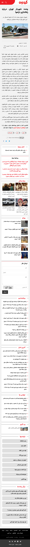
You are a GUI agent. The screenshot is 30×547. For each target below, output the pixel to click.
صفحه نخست (25, 530)
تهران (23, 133)
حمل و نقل (10, 133)
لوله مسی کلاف (22, 451)
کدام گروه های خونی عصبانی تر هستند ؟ (16, 510)
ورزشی (7, 530)
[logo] (22, 2)
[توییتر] (15, 541)
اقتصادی (15, 530)
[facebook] (3, 141)
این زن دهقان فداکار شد (20, 498)
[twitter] (6, 141)
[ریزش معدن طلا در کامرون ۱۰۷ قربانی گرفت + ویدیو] (24, 239)
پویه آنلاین (23, 479)
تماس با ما (21, 537)
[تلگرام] (20, 541)
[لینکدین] (9, 541)
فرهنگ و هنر (20, 533)
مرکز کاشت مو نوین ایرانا (20, 470)
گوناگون (14, 533)
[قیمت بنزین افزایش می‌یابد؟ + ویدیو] (24, 231)
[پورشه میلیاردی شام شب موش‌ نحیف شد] (8, 202)
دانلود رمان (23, 446)
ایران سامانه (11, 544)
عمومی (20, 43)
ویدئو (3, 530)
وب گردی (9, 533)
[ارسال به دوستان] (17, 46)
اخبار (20, 530)
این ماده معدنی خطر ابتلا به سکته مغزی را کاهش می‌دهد (16, 516)
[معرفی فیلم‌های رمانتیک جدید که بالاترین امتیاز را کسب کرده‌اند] (8, 187)
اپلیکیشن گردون (9, 537)
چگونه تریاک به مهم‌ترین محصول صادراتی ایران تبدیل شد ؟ (22, 194)
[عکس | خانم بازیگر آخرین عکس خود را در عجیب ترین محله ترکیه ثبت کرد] (22, 202)
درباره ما (16, 537)
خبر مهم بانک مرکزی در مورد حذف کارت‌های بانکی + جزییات (16, 504)
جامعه (25, 43)
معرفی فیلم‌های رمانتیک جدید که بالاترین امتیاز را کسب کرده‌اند (8, 194)
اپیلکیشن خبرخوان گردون (19, 128)
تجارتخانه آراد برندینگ (21, 474)
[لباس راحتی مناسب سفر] (24, 429)
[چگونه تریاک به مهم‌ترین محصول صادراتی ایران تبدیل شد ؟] (22, 187)
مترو (17, 133)
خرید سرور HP (22, 455)
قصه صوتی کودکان (21, 465)
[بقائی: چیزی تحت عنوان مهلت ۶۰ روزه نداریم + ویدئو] (24, 255)
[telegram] (9, 141)
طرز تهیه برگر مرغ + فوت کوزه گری (18, 522)
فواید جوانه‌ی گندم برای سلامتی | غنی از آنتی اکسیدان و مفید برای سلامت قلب (16, 492)
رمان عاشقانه (23, 441)
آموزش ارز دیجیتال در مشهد (19, 460)
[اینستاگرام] (17, 541)
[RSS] (12, 541)
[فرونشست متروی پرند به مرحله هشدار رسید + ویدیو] (24, 224)
